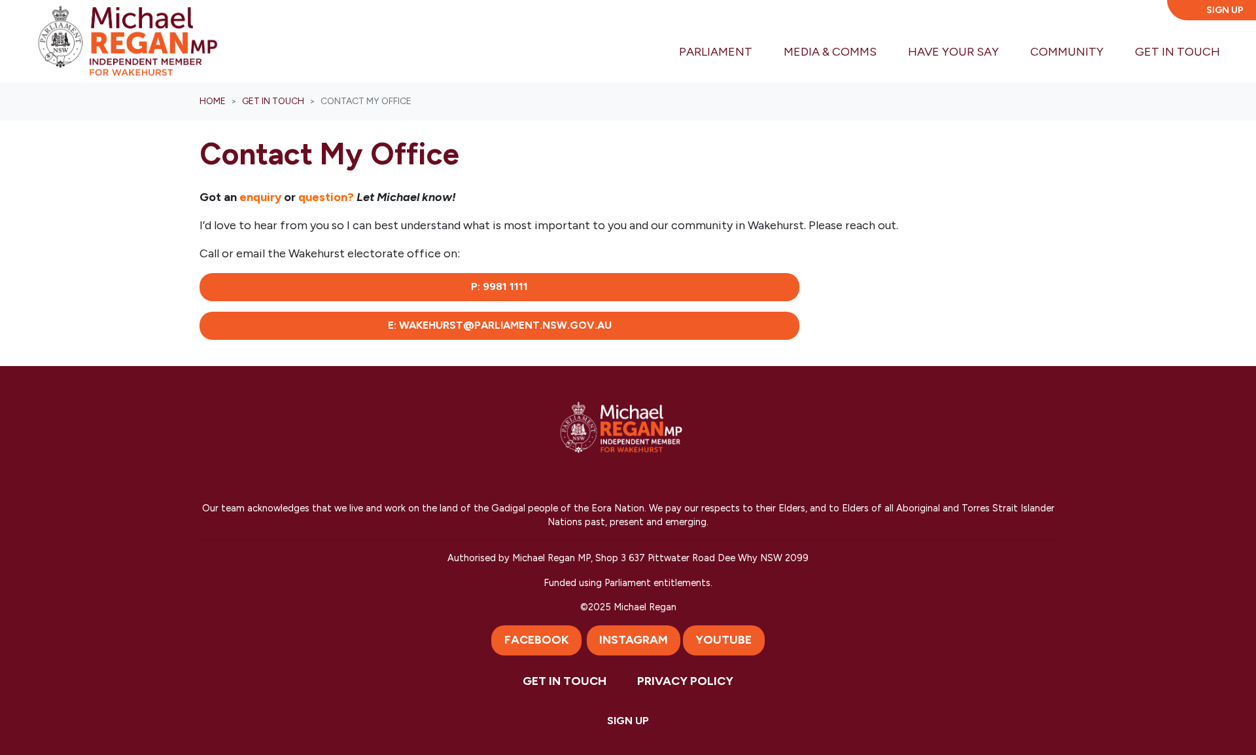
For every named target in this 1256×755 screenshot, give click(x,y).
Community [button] (1067, 52)
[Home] (128, 41)
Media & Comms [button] (830, 52)
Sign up (628, 720)
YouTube (723, 640)
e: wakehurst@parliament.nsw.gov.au (500, 325)
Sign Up (1225, 10)
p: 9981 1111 (499, 286)
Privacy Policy (685, 681)
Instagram (633, 640)
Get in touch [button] (1185, 51)
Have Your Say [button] (953, 52)
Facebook (536, 640)
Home (213, 101)
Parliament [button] (715, 52)
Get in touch (273, 101)
